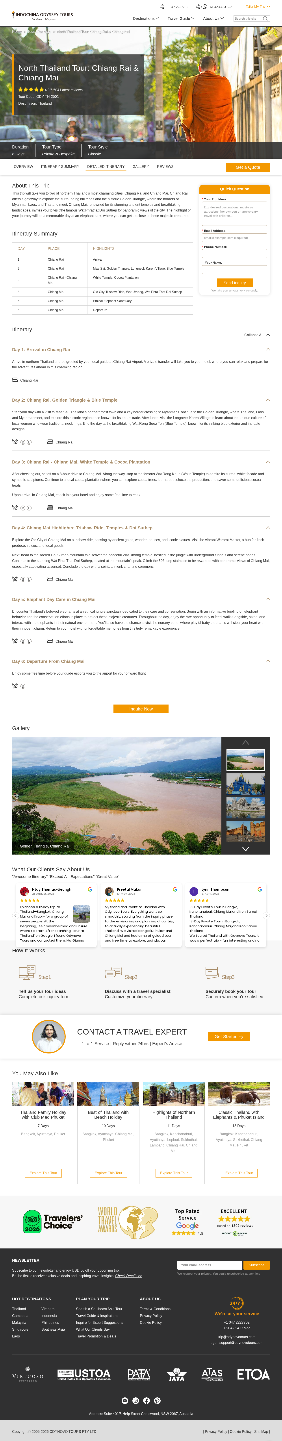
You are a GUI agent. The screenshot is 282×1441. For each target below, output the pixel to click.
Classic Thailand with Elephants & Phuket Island (239, 1115)
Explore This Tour (43, 1173)
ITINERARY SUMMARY (60, 167)
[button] (266, 915)
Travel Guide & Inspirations (97, 1316)
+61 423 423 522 (237, 1328)
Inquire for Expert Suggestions (99, 1322)
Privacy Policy (151, 1316)
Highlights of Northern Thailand (173, 1115)
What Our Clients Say (93, 1329)
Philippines (50, 1322)
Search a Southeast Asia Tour (99, 1309)
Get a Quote (248, 167)
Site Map (261, 1432)
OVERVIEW (23, 167)
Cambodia (20, 1316)
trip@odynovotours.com (236, 1337)
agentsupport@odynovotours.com (237, 1343)
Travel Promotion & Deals (96, 1336)
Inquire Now (141, 709)
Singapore (20, 1329)
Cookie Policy (151, 1322)
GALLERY (141, 167)
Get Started (227, 1036)
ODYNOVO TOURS (65, 1432)
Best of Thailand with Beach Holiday (108, 1115)
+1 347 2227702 (237, 1322)
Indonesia (49, 1316)
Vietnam (47, 1309)
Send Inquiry (235, 283)
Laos (16, 1336)
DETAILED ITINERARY (106, 167)
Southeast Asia (53, 1329)
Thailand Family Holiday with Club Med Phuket (43, 1115)
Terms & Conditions (155, 1309)
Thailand (19, 1309)
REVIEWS (165, 167)
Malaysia (19, 1322)
